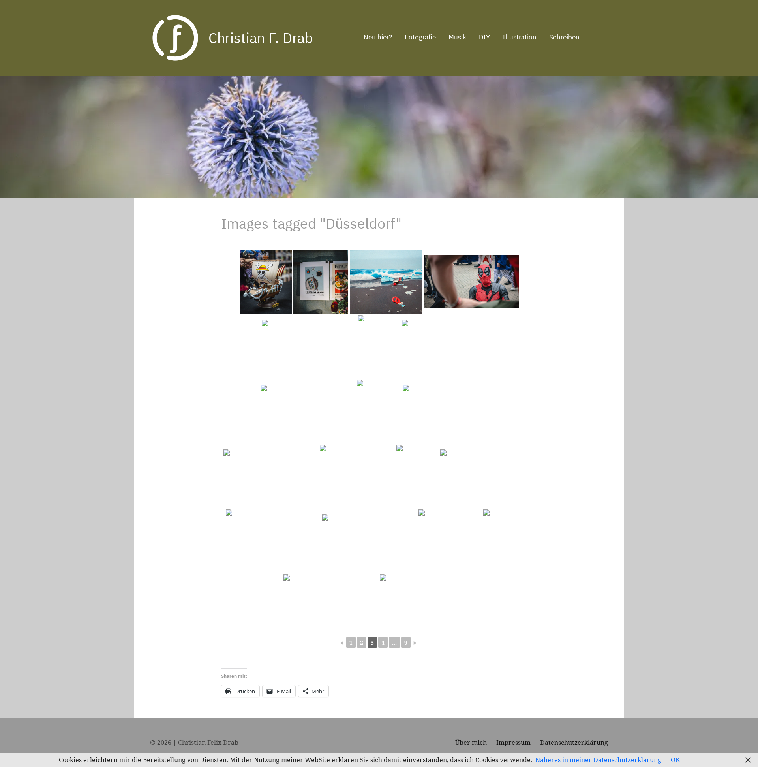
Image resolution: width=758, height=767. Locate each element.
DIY (484, 37)
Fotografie (420, 37)
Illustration (520, 37)
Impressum (513, 742)
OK (675, 760)
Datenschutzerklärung (574, 742)
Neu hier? (378, 37)
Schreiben (564, 37)
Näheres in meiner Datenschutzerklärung (598, 760)
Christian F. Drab (260, 37)
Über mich (471, 742)
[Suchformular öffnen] (597, 38)
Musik (457, 37)
